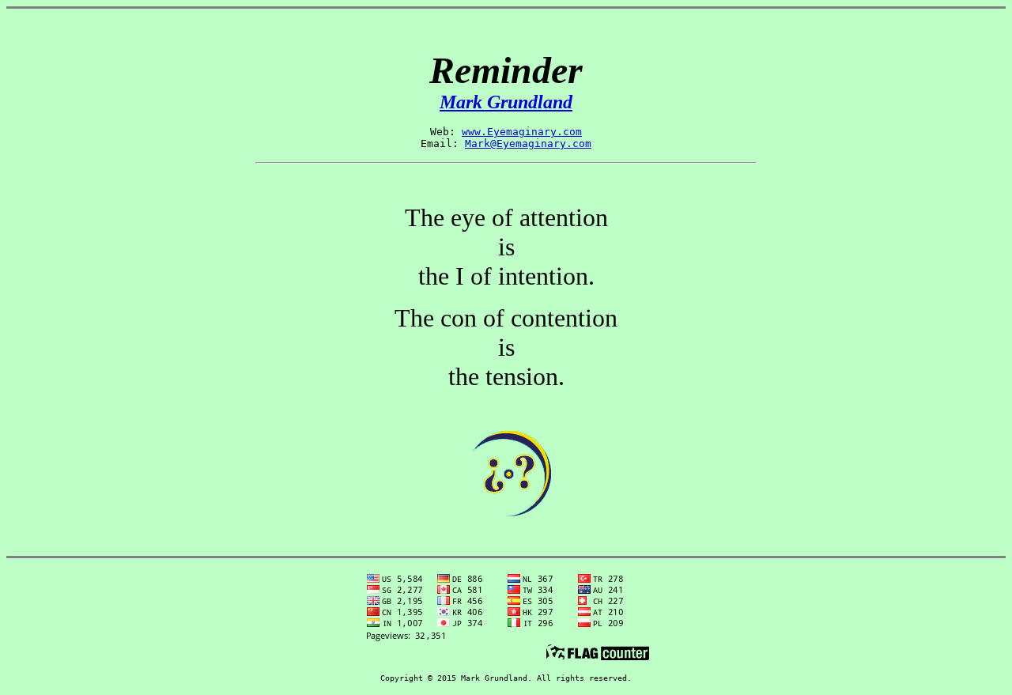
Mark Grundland (506, 102)
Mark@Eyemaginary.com (528, 143)
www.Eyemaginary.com (522, 132)
